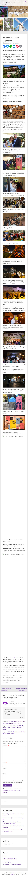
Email (5, 768)
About (4, 856)
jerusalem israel (12, 679)
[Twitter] (7, 46)
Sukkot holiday (12, 680)
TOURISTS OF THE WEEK (10, 860)
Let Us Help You (7, 862)
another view (15, 658)
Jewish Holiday (13, 675)
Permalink (13, 705)
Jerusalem (6, 675)
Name (5, 762)
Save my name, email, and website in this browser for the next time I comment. (13, 781)
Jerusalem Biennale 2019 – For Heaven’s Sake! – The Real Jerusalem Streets (13, 727)
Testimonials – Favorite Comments (12, 864)
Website (5, 773)
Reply (22, 717)
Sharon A (16, 43)
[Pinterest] (17, 46)
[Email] (20, 46)
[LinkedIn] (14, 46)
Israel (21, 677)
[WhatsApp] (10, 46)
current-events (15, 677)
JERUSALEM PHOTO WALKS (10, 858)
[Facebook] (4, 46)
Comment (6, 745)
